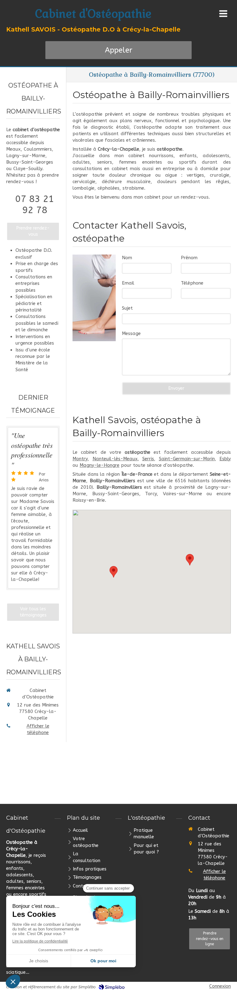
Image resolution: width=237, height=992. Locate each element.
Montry (80, 459)
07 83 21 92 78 (34, 204)
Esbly (225, 459)
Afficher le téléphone (38, 729)
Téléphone (192, 283)
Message (131, 333)
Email (128, 283)
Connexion (220, 986)
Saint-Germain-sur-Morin (187, 459)
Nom (127, 257)
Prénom (189, 257)
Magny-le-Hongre (99, 465)
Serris (148, 459)
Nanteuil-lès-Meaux (115, 459)
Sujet (127, 308)
